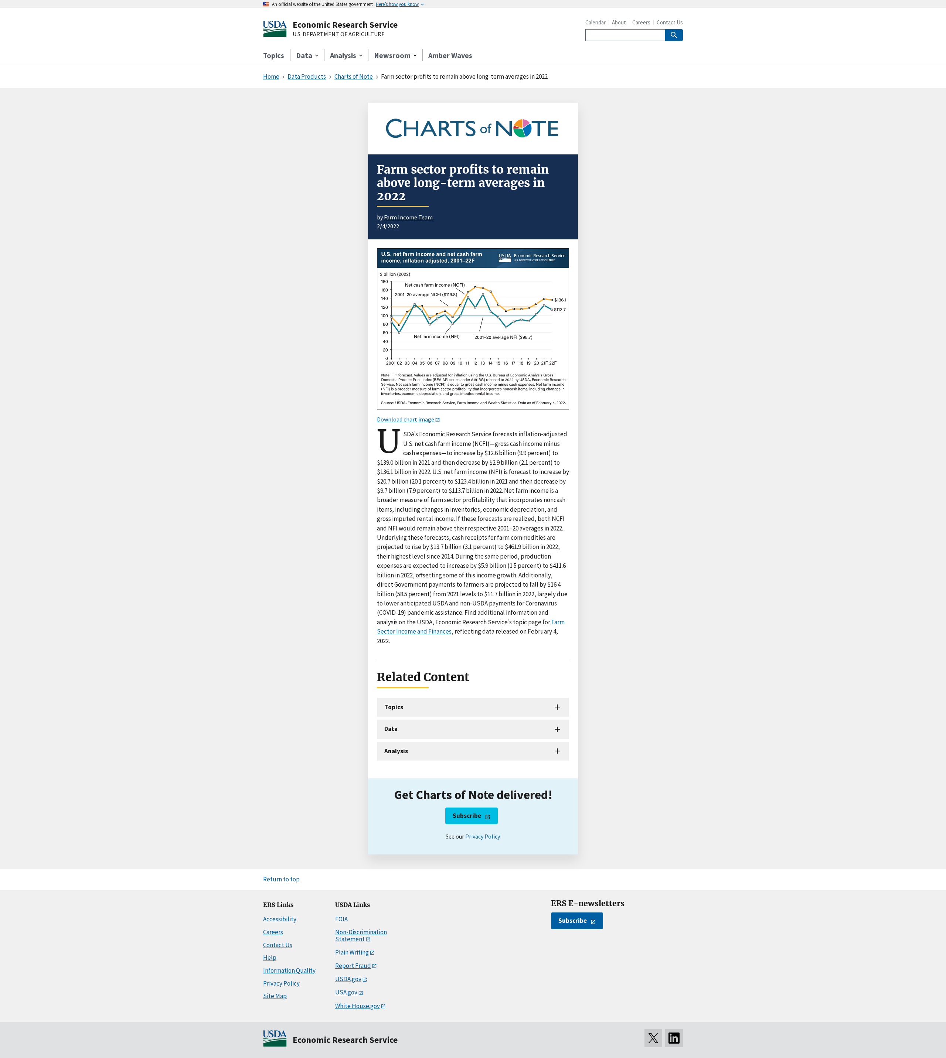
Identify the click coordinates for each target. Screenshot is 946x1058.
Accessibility (279, 919)
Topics (273, 55)
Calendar (595, 22)
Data (391, 729)
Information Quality (289, 970)
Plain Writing (352, 952)
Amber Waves (450, 55)
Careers (641, 22)
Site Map (275, 996)
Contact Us (670, 22)
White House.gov (357, 1006)
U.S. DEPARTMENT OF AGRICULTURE (339, 34)
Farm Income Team (408, 217)
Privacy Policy (482, 836)
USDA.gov (348, 979)
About (619, 22)
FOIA (341, 919)
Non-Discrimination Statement (361, 935)
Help (269, 957)
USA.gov (346, 992)
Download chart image (405, 419)
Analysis (396, 751)
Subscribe (467, 816)
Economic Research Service (345, 24)
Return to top (281, 879)
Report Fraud (353, 966)
